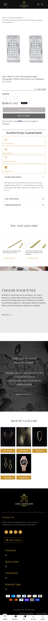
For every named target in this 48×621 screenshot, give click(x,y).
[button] (44, 48)
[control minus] (4, 98)
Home (4, 18)
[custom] (6, 532)
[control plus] (16, 98)
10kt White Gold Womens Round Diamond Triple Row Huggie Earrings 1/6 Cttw (22, 21)
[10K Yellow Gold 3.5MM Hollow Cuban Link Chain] (12, 241)
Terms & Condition (27, 613)
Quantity (5, 94)
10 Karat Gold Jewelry (15, 18)
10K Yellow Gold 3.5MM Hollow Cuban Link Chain (12, 251)
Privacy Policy (41, 613)
